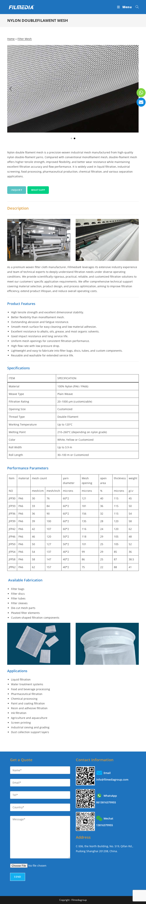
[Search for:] (136, 7)
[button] (71, 138)
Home (11, 39)
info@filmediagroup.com (112, 779)
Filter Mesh (24, 39)
